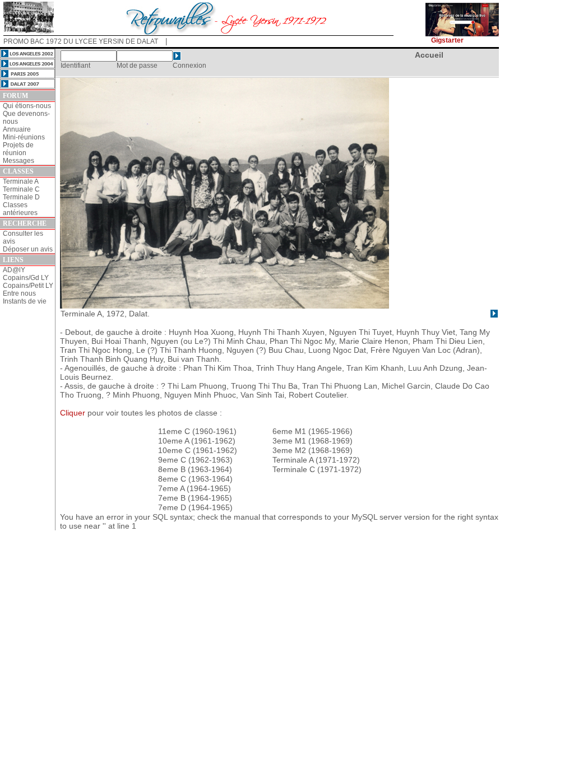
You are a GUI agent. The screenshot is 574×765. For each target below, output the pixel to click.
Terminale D (21, 197)
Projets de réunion (18, 149)
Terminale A (21, 181)
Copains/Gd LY (26, 278)
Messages (18, 161)
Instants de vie (25, 301)
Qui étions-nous (27, 106)
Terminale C (21, 189)
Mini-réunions (24, 137)
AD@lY (14, 270)
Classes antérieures (20, 209)
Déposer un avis (28, 249)
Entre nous (19, 293)
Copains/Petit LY (28, 286)
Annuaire (17, 129)
